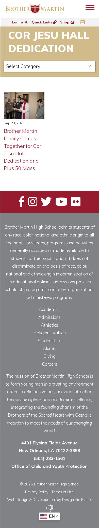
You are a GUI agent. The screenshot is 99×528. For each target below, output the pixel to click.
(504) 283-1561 (49, 458)
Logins (18, 22)
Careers (49, 364)
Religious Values (50, 332)
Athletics (49, 325)
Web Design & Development (31, 499)
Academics (49, 309)
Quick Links (42, 22)
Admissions (49, 317)
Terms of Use (62, 492)
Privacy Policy (36, 492)
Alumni (49, 348)
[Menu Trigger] (90, 7)
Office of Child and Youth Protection (49, 466)
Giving (49, 356)
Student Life (49, 340)
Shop (65, 22)
